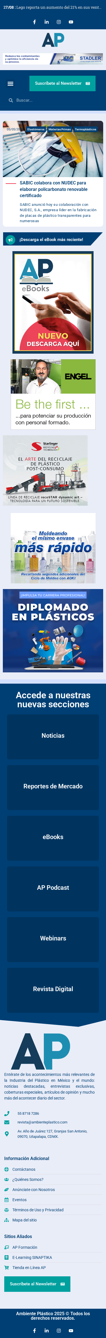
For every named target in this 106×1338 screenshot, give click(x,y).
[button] (10, 83)
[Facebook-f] (34, 21)
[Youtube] (70, 21)
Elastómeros (35, 129)
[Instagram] (58, 21)
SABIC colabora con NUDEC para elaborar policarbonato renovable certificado (54, 189)
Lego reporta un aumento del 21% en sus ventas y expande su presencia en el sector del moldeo (54, 7)
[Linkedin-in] (46, 21)
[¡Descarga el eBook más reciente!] (10, 240)
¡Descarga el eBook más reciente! (51, 239)
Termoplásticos (85, 129)
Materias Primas (60, 129)
